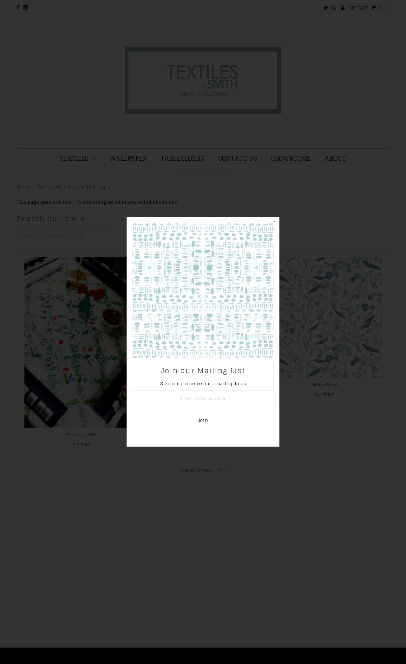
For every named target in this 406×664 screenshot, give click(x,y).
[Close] (274, 222)
